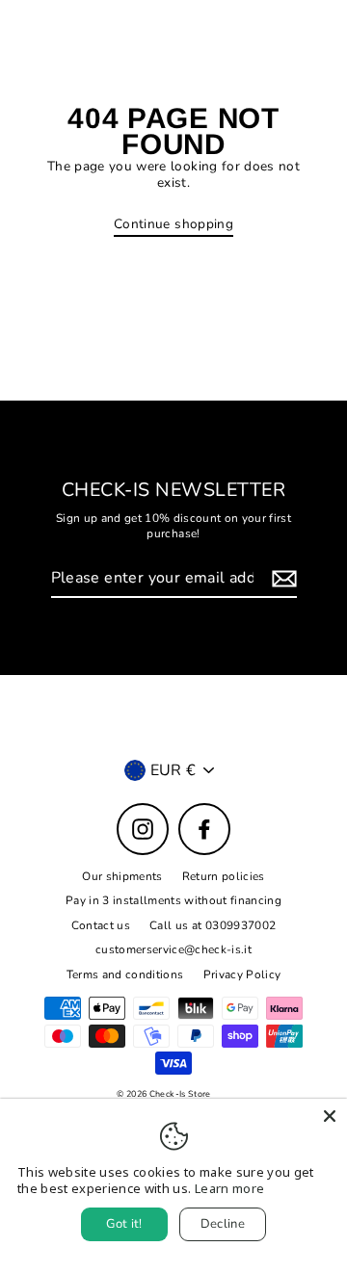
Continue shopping (173, 224)
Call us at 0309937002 (212, 925)
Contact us (100, 925)
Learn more (229, 1188)
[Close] (329, 1116)
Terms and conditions (125, 974)
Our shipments (122, 876)
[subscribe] (281, 579)
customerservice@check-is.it (173, 949)
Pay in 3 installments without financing (173, 900)
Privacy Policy (242, 974)
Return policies (223, 876)
